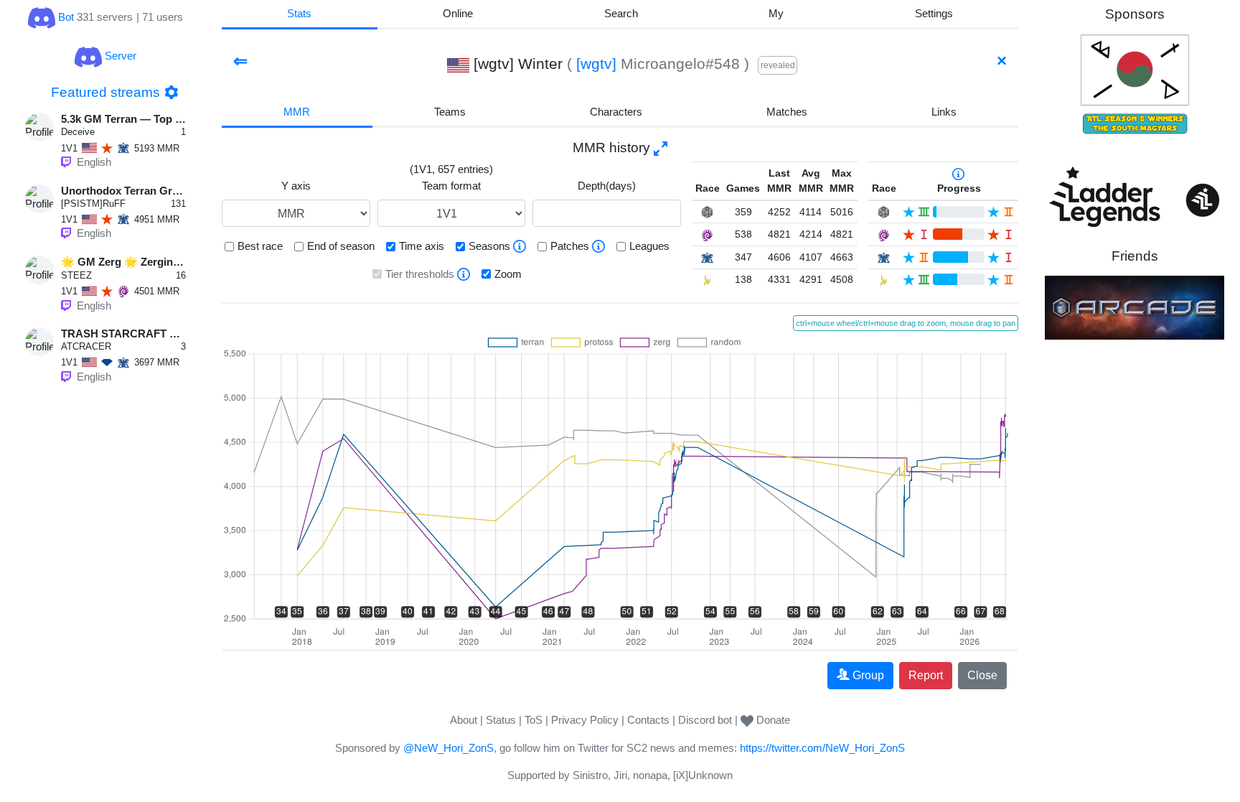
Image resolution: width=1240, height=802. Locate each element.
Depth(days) (607, 185)
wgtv (596, 63)
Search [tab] (621, 13)
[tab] (776, 14)
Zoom (508, 274)
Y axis (296, 185)
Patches (569, 246)
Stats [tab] (299, 13)
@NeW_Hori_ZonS (448, 748)
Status (501, 720)
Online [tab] (458, 13)
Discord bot (705, 720)
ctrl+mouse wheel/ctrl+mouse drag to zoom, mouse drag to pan (905, 323)
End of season (341, 246)
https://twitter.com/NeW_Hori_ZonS (822, 748)
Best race (260, 246)
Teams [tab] (450, 112)
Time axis (421, 246)
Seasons (489, 246)
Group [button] (868, 675)
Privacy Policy (585, 720)
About (463, 720)
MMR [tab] (296, 112)
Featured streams (105, 92)
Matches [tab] (786, 112)
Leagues (649, 246)
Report (925, 675)
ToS (533, 720)
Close (982, 675)
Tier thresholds (419, 274)
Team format (451, 185)
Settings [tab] (934, 13)
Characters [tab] (616, 112)
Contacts (648, 720)
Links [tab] (944, 112)
